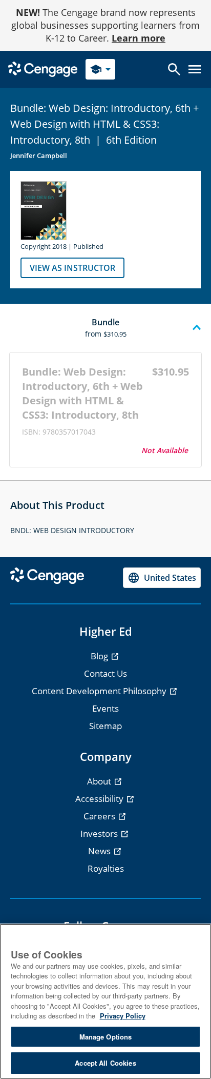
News (100, 851)
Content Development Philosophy (100, 691)
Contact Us (105, 673)
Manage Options (105, 1037)
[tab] (105, 328)
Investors (100, 833)
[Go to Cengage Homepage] (42, 68)
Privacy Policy (122, 1016)
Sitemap (105, 726)
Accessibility (100, 799)
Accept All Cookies (105, 1063)
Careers (100, 816)
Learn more (138, 38)
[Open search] (174, 69)
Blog (100, 656)
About (100, 781)
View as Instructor (72, 267)
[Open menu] (194, 69)
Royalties (106, 868)
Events (105, 708)
